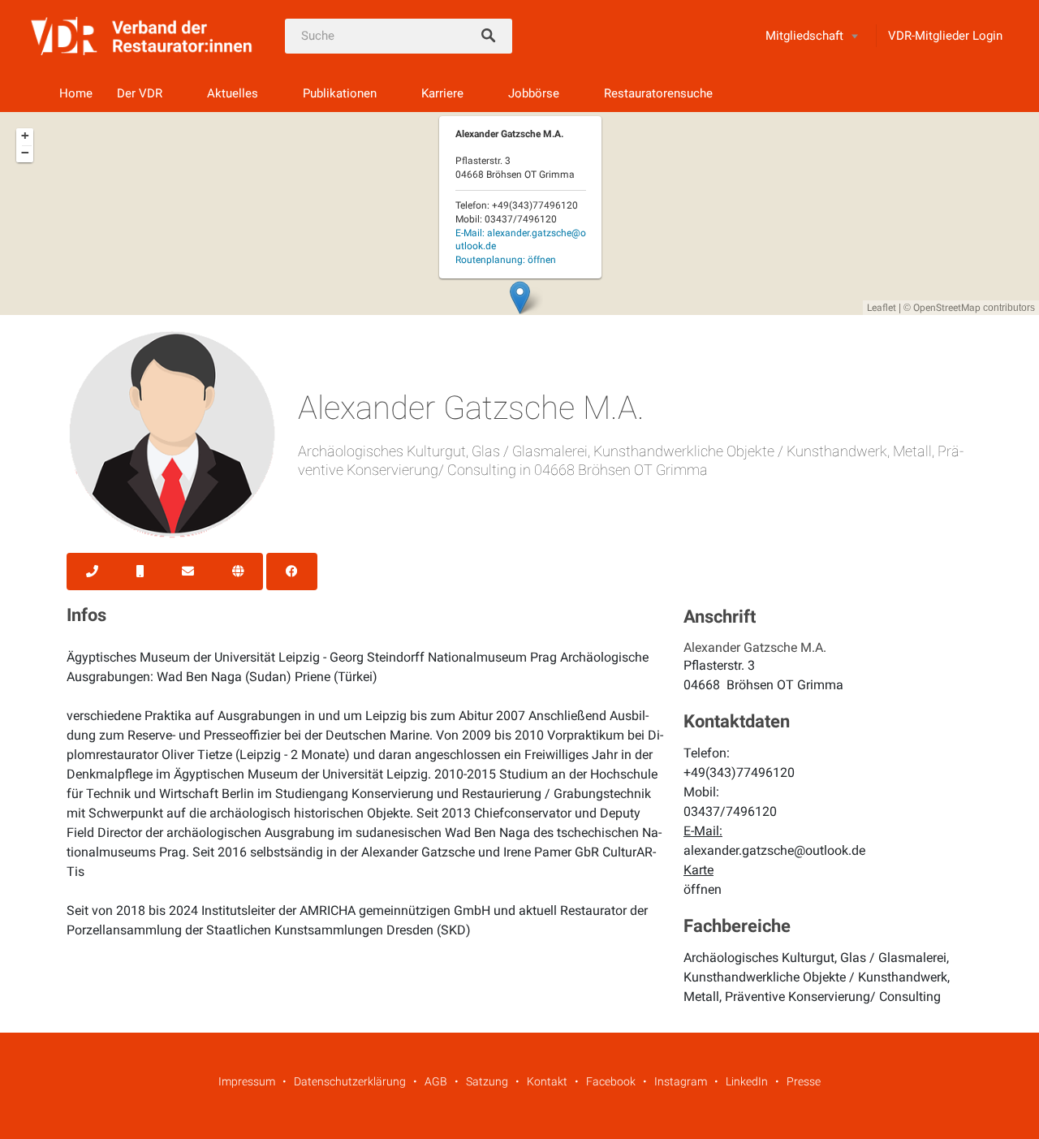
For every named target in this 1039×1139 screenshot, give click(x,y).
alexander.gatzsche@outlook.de (774, 850)
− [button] (25, 152)
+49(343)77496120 (739, 772)
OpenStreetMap (947, 307)
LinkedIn (747, 1081)
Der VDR (139, 93)
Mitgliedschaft (804, 35)
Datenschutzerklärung (350, 1081)
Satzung (487, 1081)
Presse (804, 1081)
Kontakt (547, 1081)
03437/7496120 (730, 811)
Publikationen (340, 93)
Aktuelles (232, 93)
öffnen (702, 889)
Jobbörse (533, 93)
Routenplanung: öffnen (505, 259)
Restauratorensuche (658, 93)
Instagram (680, 1081)
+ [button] (25, 135)
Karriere (442, 93)
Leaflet (881, 307)
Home (76, 93)
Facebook (611, 1081)
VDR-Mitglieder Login (945, 35)
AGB (436, 1081)
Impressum (246, 1081)
